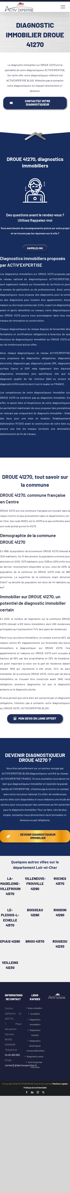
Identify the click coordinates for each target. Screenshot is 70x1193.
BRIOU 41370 (35, 941)
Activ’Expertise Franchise (35, 1064)
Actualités (35, 1013)
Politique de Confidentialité (35, 1087)
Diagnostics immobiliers (35, 1022)
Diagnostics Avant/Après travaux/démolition (35, 1046)
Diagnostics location (35, 1032)
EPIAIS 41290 (10, 941)
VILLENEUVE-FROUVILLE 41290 (35, 883)
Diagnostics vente (35, 1056)
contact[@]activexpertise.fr (21, 1065)
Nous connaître (35, 1008)
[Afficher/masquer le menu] (63, 7)
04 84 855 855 (12, 1054)
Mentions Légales (60, 1084)
